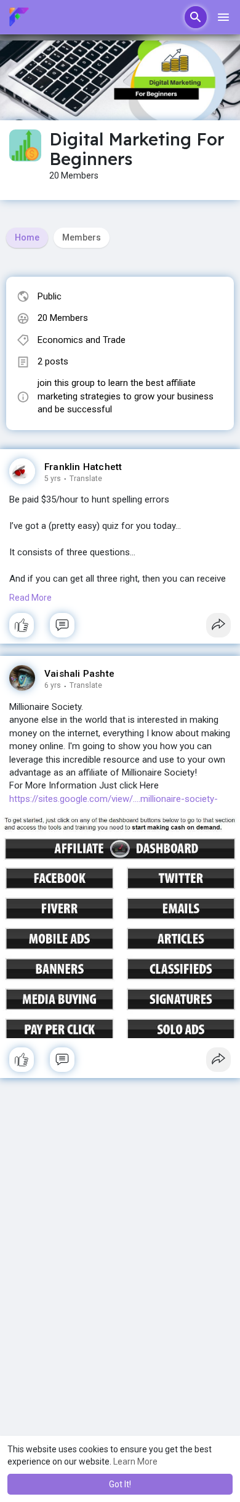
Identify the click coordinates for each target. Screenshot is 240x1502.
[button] (196, 17)
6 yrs (52, 685)
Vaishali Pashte (79, 673)
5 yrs (52, 478)
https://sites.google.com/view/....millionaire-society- (113, 798)
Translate (86, 478)
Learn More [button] (135, 1461)
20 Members (63, 317)
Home (27, 237)
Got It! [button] (120, 1484)
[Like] (120, 628)
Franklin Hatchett (83, 466)
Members (81, 237)
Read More (30, 598)
